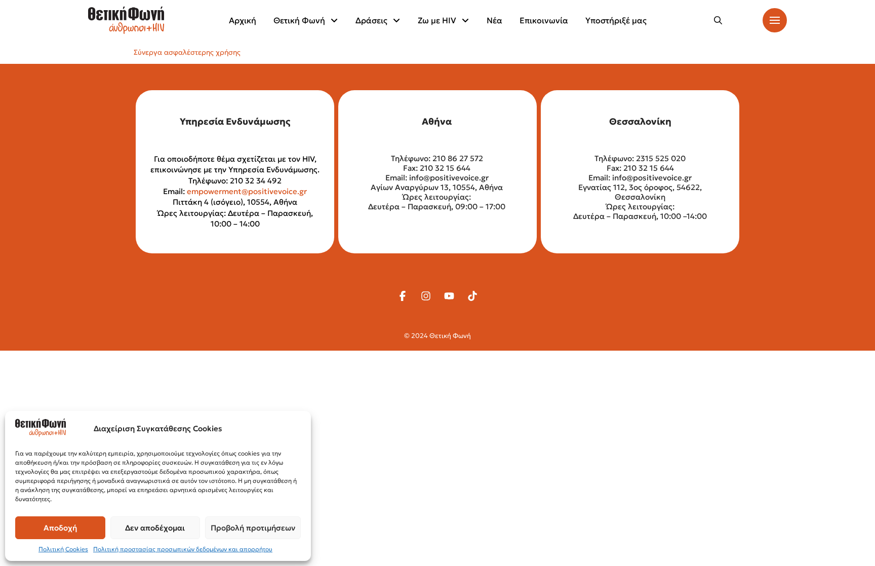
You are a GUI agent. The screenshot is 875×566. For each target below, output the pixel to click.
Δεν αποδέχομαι (155, 528)
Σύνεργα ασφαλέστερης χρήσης (187, 52)
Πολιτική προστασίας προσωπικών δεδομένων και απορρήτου (182, 549)
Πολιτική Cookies (63, 549)
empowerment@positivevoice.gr (247, 191)
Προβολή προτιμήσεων (253, 528)
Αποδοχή (60, 528)
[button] (718, 20)
